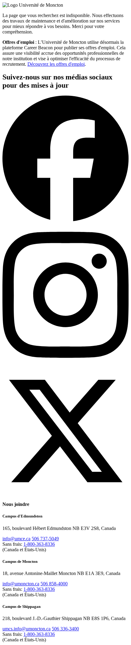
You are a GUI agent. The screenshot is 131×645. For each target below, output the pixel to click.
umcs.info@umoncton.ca (26, 628)
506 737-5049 (45, 538)
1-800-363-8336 (39, 544)
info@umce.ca (16, 538)
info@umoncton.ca (20, 583)
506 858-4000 (54, 583)
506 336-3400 (65, 628)
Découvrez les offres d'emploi (56, 64)
